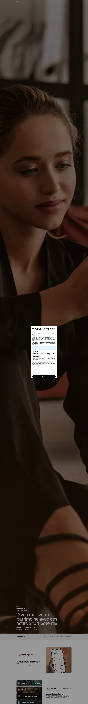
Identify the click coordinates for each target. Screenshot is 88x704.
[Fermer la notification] (55, 327)
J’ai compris (44, 376)
